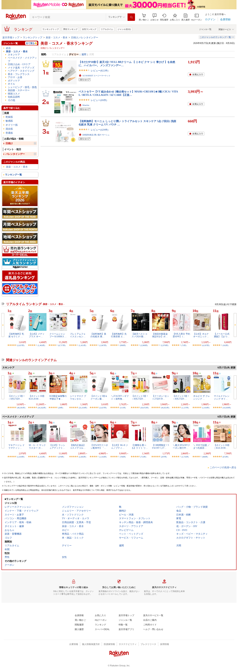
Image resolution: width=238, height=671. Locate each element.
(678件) (61, 457)
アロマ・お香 (15, 77)
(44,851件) (165, 408)
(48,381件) (21, 408)
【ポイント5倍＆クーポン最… (99, 397)
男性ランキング (70, 29)
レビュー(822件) (99, 70)
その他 (11, 100)
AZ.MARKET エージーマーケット (96, 76)
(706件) (123, 457)
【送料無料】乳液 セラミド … (16, 335)
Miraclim (85, 105)
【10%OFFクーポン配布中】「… (99, 446)
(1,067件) (103, 345)
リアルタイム (107, 29)
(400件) (205, 457)
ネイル (11, 83)
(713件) (143, 457)
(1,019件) (20, 457)
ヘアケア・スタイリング (21, 70)
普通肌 (9, 133)
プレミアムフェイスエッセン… (78, 335)
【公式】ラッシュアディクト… (57, 446)
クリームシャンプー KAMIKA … (58, 335)
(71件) (183, 345)
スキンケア (14, 54)
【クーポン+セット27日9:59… (160, 397)
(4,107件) (205, 345)
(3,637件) (20, 345)
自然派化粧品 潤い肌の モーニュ (96, 135)
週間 (83, 54)
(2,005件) (82, 457)
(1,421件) (82, 345)
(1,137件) (185, 408)
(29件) (60, 408)
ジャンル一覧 (205, 29)
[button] (154, 17)
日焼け (9, 143)
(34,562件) (42, 408)
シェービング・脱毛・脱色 (22, 87)
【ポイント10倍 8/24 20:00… (36, 397)
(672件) (225, 457)
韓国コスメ (14, 93)
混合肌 (9, 128)
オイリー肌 (12, 125)
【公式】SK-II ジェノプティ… (119, 446)
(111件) (123, 408)
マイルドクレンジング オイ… (221, 397)
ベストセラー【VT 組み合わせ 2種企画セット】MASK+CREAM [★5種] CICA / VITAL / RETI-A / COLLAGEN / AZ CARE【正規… (128, 93)
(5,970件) (164, 345)
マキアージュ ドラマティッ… (16, 446)
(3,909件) (144, 345)
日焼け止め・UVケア (19, 64)
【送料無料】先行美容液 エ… (119, 335)
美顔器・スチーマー (19, 90)
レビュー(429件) (99, 129)
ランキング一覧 (13, 174)
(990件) (123, 345)
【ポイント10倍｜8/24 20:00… (221, 446)
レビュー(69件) (99, 100)
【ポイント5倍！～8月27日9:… (16, 397)
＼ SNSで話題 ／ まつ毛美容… (201, 446)
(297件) (164, 457)
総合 (8, 48)
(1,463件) (41, 345)
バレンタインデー (15, 154)
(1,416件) (103, 457)
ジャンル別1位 (124, 29)
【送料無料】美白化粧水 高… (98, 335)
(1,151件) (41, 457)
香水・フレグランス (19, 74)
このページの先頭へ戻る (223, 467)
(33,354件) (83, 408)
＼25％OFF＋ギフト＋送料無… (120, 397)
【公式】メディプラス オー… (36, 335)
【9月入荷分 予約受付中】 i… (181, 335)
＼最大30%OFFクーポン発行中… (181, 446)
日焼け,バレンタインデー (84, 37)
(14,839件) (227, 408)
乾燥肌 (9, 117)
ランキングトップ (50, 29)
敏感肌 (9, 120)
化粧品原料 (14, 96)
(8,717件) (61, 345)
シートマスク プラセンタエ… (78, 397)
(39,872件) (144, 408)
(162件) (225, 345)
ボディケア (14, 80)
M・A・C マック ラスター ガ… (37, 446)
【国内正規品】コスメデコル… (78, 446)
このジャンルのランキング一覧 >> (217, 37)
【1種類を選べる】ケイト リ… (140, 446)
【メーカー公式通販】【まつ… (221, 335)
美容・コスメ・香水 (56, 37)
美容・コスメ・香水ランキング (67, 43)
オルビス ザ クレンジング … (201, 397)
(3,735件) (185, 457)
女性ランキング (89, 29)
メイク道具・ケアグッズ (21, 67)
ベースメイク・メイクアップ (22, 59)
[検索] (131, 17)
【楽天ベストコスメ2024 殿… (139, 335)
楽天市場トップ (10, 37)
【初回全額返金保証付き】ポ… (160, 335)
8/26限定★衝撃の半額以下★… (58, 397)
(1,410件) (205, 408)
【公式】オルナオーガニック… (201, 335)
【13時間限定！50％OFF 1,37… (160, 446)
